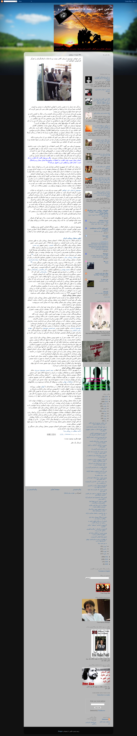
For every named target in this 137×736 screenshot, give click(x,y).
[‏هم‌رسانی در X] (51, 434)
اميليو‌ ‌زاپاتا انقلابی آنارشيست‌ (99, 537)
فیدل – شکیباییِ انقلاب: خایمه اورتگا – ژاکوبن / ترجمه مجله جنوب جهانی (98, 223)
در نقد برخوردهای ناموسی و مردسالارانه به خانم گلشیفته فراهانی (102, 78)
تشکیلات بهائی (68, 382)
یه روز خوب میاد (102, 543)
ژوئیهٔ (104, 416)
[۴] (32, 254)
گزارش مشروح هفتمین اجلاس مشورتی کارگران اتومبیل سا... (98, 434)
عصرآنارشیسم (104, 241)
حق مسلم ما (104, 279)
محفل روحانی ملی (70, 257)
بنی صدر (36, 245)
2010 (106, 559)
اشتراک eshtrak (103, 220)
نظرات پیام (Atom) (69, 493)
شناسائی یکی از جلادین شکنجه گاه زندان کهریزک (101, 154)
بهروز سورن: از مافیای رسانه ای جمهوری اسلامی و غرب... (98, 533)
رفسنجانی (43, 272)
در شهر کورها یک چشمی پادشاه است (96, 427)
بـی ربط (106, 261)
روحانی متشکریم (104, 281)
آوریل (104, 546)
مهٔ (105, 421)
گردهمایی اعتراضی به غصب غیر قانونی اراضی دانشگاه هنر (96, 494)
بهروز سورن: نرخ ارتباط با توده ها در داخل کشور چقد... (97, 478)
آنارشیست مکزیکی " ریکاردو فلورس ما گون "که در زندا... (97, 529)
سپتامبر (104, 411)
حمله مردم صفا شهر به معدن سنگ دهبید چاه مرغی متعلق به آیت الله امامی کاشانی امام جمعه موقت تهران (101, 180)
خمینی (51, 245)
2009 (106, 561)
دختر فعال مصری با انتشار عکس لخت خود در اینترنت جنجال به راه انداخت (103, 141)
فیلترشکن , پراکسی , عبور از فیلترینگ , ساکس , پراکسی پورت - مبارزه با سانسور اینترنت (97, 212)
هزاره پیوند (105, 235)
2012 (106, 401)
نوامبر (104, 406)
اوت (105, 413)
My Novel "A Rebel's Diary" (101, 275)
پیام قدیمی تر (32, 489)
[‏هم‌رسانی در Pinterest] (48, 434)
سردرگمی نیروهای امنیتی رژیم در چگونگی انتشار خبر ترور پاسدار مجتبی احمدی (101, 127)
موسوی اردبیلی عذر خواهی (71, 190)
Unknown (105, 719)
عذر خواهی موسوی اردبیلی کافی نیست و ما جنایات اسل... (98, 423)
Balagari (105, 254)
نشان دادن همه (107, 296)
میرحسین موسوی (49, 328)
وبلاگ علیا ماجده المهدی (101, 273)
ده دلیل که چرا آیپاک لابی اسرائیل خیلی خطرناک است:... (97, 464)
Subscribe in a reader (103, 695)
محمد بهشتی (65, 269)
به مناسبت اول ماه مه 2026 (101, 231)
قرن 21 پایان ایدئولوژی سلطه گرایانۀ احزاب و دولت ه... (97, 472)
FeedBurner (101, 710)
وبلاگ (106, 237)
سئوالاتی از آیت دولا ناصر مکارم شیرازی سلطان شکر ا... (98, 506)
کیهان (43, 387)
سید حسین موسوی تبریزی (44, 370)
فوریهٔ (104, 551)
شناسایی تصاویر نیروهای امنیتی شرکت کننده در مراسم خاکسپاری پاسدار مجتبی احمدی (102, 194)
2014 (106, 396)
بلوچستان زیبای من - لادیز (101, 293)
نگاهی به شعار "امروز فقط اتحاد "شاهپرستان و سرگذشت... (98, 502)
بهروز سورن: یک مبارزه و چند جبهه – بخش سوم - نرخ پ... (97, 452)
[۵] (31, 262)
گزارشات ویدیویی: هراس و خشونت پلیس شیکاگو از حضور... (97, 460)
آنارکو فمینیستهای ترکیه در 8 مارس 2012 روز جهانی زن (97, 486)
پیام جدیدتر (77, 489)
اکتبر (105, 408)
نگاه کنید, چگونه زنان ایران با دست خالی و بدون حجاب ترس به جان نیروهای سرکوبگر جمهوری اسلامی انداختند (101, 101)
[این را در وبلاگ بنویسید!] (53, 434)
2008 (106, 564)
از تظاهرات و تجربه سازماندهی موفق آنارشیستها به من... (96, 540)
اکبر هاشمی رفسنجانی (39, 269)
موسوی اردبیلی (75, 328)
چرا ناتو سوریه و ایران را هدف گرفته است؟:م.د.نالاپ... (97, 438)
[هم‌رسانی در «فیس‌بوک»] (50, 434)
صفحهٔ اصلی (55, 489)
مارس (104, 549)
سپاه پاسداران (33, 260)
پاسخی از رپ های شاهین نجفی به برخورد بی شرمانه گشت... (97, 521)
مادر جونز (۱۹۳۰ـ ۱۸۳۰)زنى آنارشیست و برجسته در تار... (96, 482)
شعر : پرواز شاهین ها (101, 475)
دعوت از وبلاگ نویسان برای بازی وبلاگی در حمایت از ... (98, 518)
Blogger (60, 731)
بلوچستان (105, 291)
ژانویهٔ (104, 553)
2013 (106, 399)
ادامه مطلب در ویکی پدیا (72, 431)
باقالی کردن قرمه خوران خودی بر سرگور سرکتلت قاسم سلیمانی (99, 256)
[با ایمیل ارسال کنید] (55, 434)
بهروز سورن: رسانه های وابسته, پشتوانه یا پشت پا (98, 441)
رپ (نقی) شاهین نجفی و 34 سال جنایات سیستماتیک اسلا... (98, 510)
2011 (106, 556)
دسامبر (104, 403)
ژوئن (104, 418)
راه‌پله (106, 263)
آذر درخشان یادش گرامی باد (99, 449)
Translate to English (104, 571)
